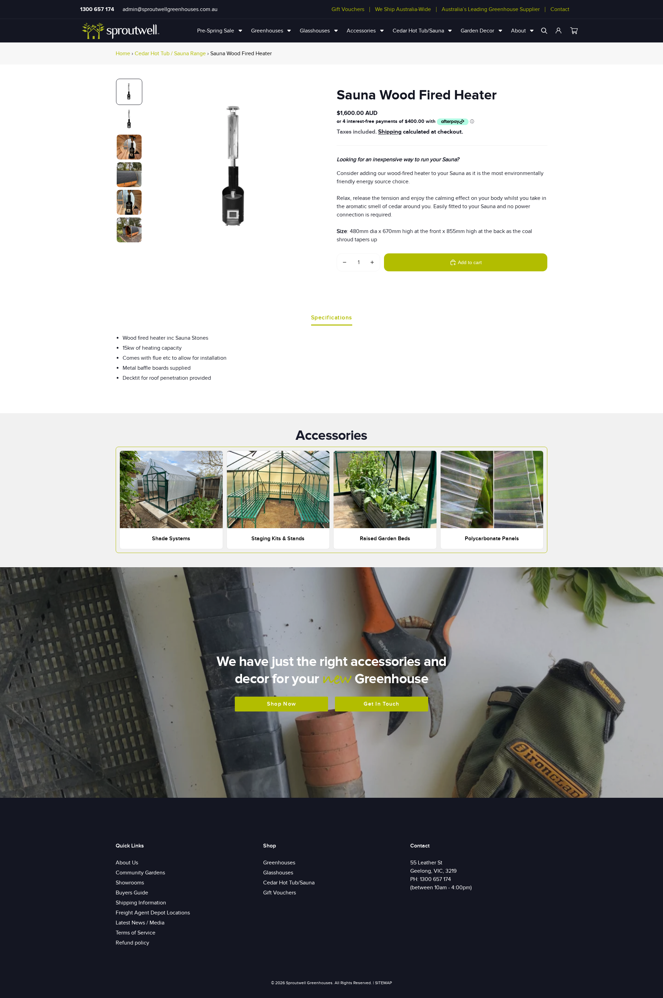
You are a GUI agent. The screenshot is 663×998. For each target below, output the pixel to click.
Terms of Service (135, 932)
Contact (559, 9)
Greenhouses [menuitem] (267, 30)
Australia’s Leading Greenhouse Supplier (491, 9)
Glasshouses (278, 872)
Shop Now (281, 703)
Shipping (390, 131)
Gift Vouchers (348, 9)
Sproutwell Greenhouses (309, 982)
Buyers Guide (132, 892)
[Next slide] (318, 168)
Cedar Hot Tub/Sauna (289, 882)
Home (123, 53)
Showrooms (130, 882)
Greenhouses (279, 862)
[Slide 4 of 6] (129, 174)
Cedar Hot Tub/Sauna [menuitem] (418, 30)
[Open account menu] (558, 30)
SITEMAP (383, 982)
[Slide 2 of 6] (129, 119)
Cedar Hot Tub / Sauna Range (170, 53)
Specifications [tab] (331, 317)
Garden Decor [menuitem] (477, 30)
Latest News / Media (140, 922)
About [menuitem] (518, 30)
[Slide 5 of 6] (129, 202)
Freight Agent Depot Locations (153, 912)
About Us (127, 862)
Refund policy (132, 942)
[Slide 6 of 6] (129, 229)
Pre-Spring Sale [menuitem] (215, 30)
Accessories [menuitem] (361, 30)
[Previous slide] (153, 168)
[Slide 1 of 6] (129, 91)
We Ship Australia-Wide (403, 9)
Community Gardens (140, 872)
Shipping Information (141, 902)
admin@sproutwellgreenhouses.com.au (170, 9)
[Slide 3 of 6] (129, 147)
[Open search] (544, 30)
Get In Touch (381, 703)
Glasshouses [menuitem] (315, 30)
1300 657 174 (97, 9)
